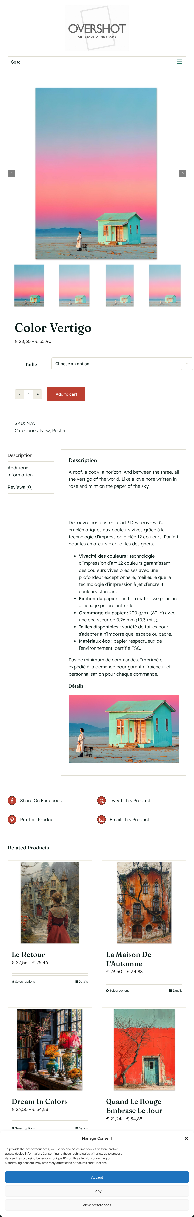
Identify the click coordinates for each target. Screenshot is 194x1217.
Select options (25, 981)
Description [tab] (20, 455)
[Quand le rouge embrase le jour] (144, 1050)
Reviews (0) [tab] (20, 487)
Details (83, 981)
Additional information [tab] (20, 471)
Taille (31, 364)
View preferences (97, 1205)
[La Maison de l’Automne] (144, 903)
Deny (97, 1191)
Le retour (28, 954)
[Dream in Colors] (50, 1050)
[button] (186, 1138)
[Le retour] (50, 903)
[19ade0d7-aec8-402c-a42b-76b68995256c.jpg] (97, 173)
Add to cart (66, 394)
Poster (59, 430)
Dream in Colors (40, 1101)
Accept (97, 1177)
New (45, 430)
